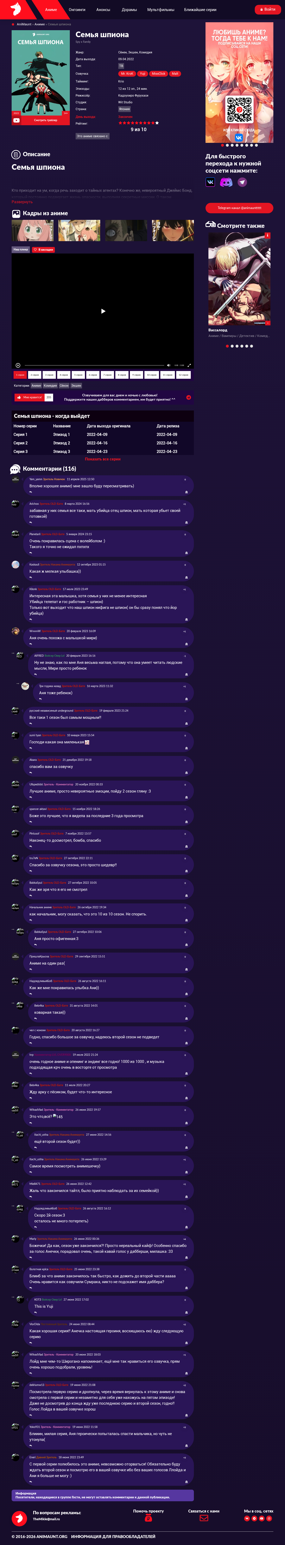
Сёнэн (64, 385)
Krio (121, 81)
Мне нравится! (37, 397)
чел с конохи (37, 1030)
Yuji (142, 73)
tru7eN (33, 858)
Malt (175, 73)
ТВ (121, 66)
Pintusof (34, 833)
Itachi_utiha (41, 1135)
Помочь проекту (148, 1511)
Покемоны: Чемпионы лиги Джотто (239, 330)
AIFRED (39, 656)
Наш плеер (21, 249)
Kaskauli (34, 564)
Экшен (76, 385)
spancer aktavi (38, 809)
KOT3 (37, 1299)
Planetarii (34, 534)
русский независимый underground (51, 711)
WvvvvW (35, 631)
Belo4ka (39, 1005)
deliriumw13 (36, 1385)
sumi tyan (35, 735)
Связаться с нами (203, 1511)
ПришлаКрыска (39, 956)
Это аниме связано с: (92, 136)
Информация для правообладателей (113, 1537)
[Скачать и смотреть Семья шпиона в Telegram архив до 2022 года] (188, 398)
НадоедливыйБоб (40, 981)
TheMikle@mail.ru (46, 1519)
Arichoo (34, 504)
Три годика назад (50, 686)
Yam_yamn (35, 479)
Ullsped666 (36, 784)
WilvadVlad (36, 1110)
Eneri (32, 1457)
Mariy (32, 1239)
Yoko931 (34, 1427)
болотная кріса (38, 1269)
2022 (16, 113)
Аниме (36, 385)
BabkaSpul (35, 883)
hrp (31, 1055)
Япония (124, 109)
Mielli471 (34, 1184)
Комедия (50, 385)
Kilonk (33, 589)
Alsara (33, 760)
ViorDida (34, 1324)
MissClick (158, 73)
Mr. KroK (127, 73)
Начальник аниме (40, 907)
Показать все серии (103, 459)
